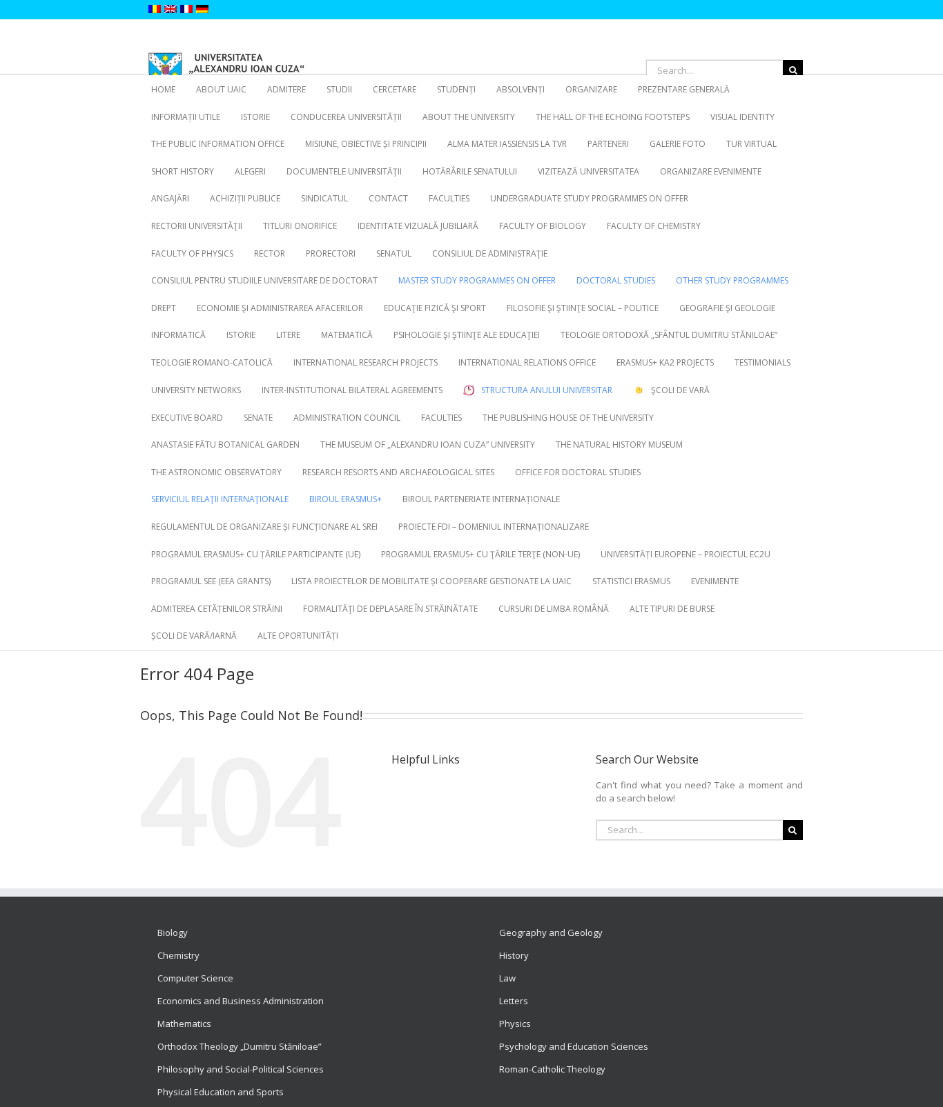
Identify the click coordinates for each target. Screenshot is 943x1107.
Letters (513, 1001)
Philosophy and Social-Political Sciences (240, 1069)
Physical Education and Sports (220, 1092)
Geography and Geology (551, 932)
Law (507, 978)
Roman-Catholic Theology (552, 1069)
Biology (172, 932)
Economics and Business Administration (240, 1001)
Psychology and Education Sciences (573, 1046)
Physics (515, 1023)
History (514, 955)
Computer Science (195, 978)
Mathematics (184, 1023)
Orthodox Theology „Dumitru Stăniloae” (239, 1046)
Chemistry (178, 955)
